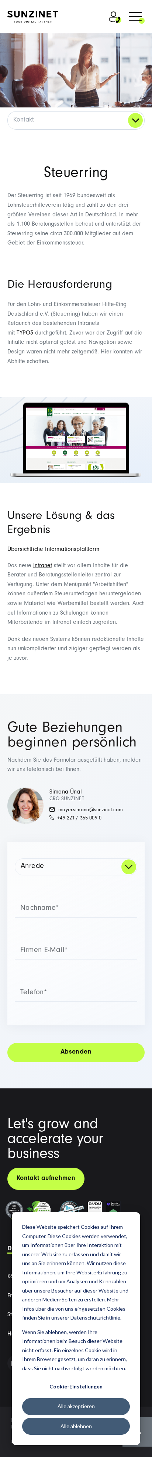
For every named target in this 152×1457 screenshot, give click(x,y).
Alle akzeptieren (76, 1406)
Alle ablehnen (76, 1426)
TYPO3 (25, 333)
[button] (135, 18)
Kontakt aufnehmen (46, 1178)
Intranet (42, 566)
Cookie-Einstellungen (76, 1386)
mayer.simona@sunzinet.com (90, 810)
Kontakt (23, 120)
